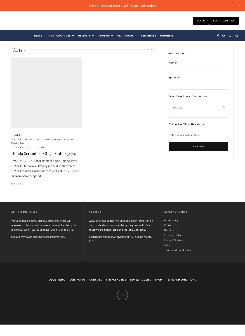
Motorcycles (60, 35)
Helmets (84, 35)
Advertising (171, 220)
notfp (25, 139)
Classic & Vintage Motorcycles (58, 139)
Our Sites (169, 230)
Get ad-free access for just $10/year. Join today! (122, 6)
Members (166, 35)
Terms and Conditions (177, 250)
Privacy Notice (173, 235)
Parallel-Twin (18, 143)
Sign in (173, 63)
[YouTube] (223, 35)
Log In (201, 21)
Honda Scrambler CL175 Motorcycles (43, 153)
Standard (16, 139)
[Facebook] (217, 35)
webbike (17, 134)
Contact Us (171, 225)
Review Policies (173, 239)
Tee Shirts (148, 35)
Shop (167, 245)
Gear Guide (125, 35)
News (38, 35)
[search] (224, 107)
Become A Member (224, 21)
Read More (17, 183)
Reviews (104, 35)
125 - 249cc (35, 139)
